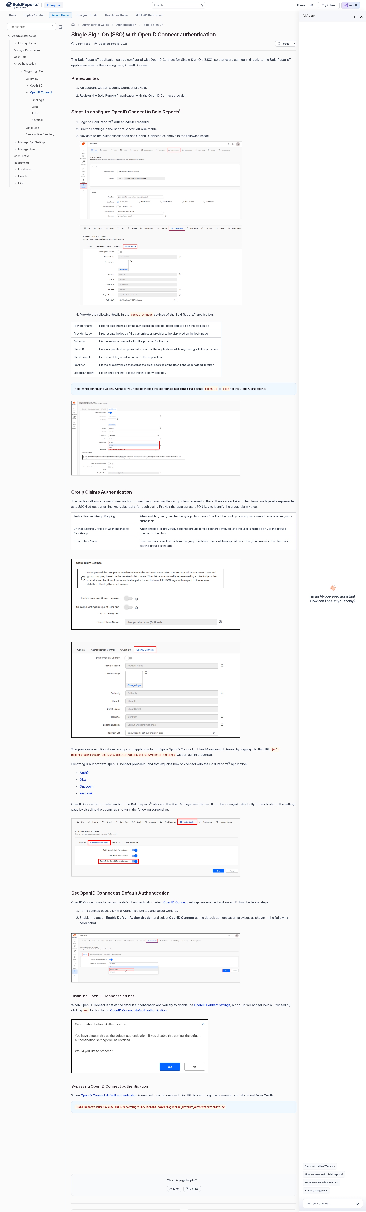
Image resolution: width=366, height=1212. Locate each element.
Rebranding (21, 162)
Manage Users (27, 43)
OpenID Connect (41, 92)
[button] (174, 1189)
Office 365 (32, 127)
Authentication (27, 63)
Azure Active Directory (40, 134)
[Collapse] (60, 26)
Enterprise (54, 5)
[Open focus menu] (293, 44)
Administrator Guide (24, 35)
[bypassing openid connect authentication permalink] (151, 1086)
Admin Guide (60, 15)
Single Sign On (33, 71)
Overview (32, 78)
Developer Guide (116, 15)
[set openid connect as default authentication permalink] (172, 893)
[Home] (73, 25)
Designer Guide (87, 15)
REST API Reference (149, 15)
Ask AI (353, 5)
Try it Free (329, 5)
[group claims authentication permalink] (135, 492)
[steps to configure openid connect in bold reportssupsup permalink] (184, 112)
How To (23, 176)
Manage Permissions (27, 50)
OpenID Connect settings (212, 1005)
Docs (12, 15)
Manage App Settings (31, 142)
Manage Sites (26, 149)
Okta (35, 106)
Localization (25, 169)
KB (311, 5)
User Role (20, 56)
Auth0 (35, 113)
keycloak (86, 793)
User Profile (21, 156)
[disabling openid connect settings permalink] (138, 996)
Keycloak (37, 119)
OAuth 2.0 (36, 85)
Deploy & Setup (34, 15)
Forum (301, 5)
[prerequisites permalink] (102, 79)
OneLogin (38, 100)
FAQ (20, 183)
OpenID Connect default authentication (138, 1010)
